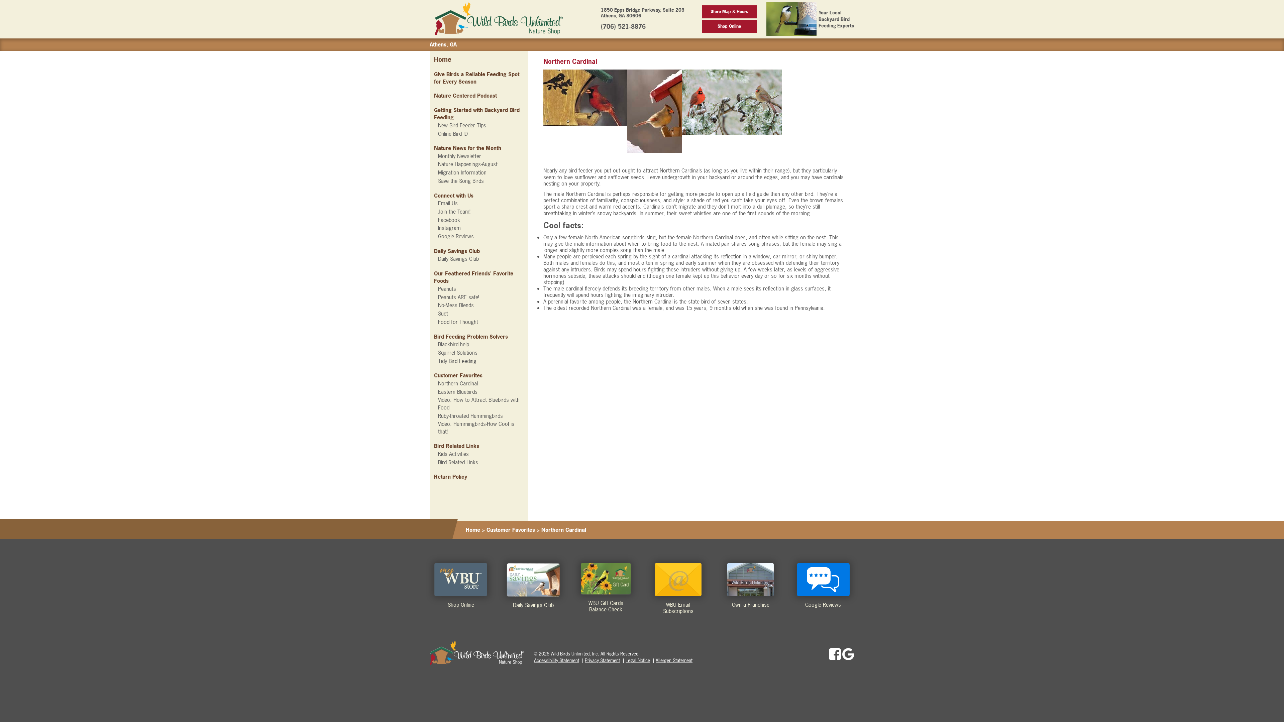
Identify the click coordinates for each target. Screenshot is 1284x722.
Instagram (449, 228)
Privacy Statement (602, 660)
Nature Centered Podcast (465, 95)
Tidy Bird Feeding (457, 361)
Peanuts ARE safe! (458, 297)
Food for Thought (458, 322)
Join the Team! (454, 211)
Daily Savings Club (458, 258)
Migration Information (462, 172)
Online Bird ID (453, 133)
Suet (443, 313)
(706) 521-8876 (623, 26)
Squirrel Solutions (457, 352)
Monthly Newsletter (459, 156)
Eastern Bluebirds (457, 391)
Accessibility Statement (556, 660)
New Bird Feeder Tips (462, 125)
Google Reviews (456, 236)
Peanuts (447, 288)
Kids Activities (453, 454)
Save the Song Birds (461, 181)
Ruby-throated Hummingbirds (470, 415)
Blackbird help (453, 344)
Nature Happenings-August (468, 164)
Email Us (448, 203)
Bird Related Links (458, 462)
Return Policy (450, 476)
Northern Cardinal (458, 383)
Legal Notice (638, 660)
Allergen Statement (674, 660)
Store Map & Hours (729, 11)
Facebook (449, 220)
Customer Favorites (511, 529)
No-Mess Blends (456, 305)
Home (442, 59)
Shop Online (729, 26)
